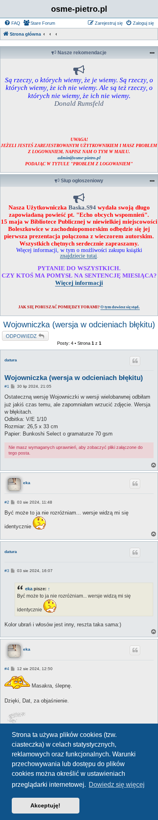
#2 (6, 502)
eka (26, 482)
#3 (6, 570)
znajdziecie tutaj (78, 255)
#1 (6, 386)
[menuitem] (12, 23)
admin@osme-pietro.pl (79, 157)
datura (10, 360)
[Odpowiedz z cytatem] (135, 361)
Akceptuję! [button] (45, 805)
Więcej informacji (79, 283)
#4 (6, 668)
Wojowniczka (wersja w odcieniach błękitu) (79, 324)
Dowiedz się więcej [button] (117, 784)
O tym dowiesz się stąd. (120, 307)
